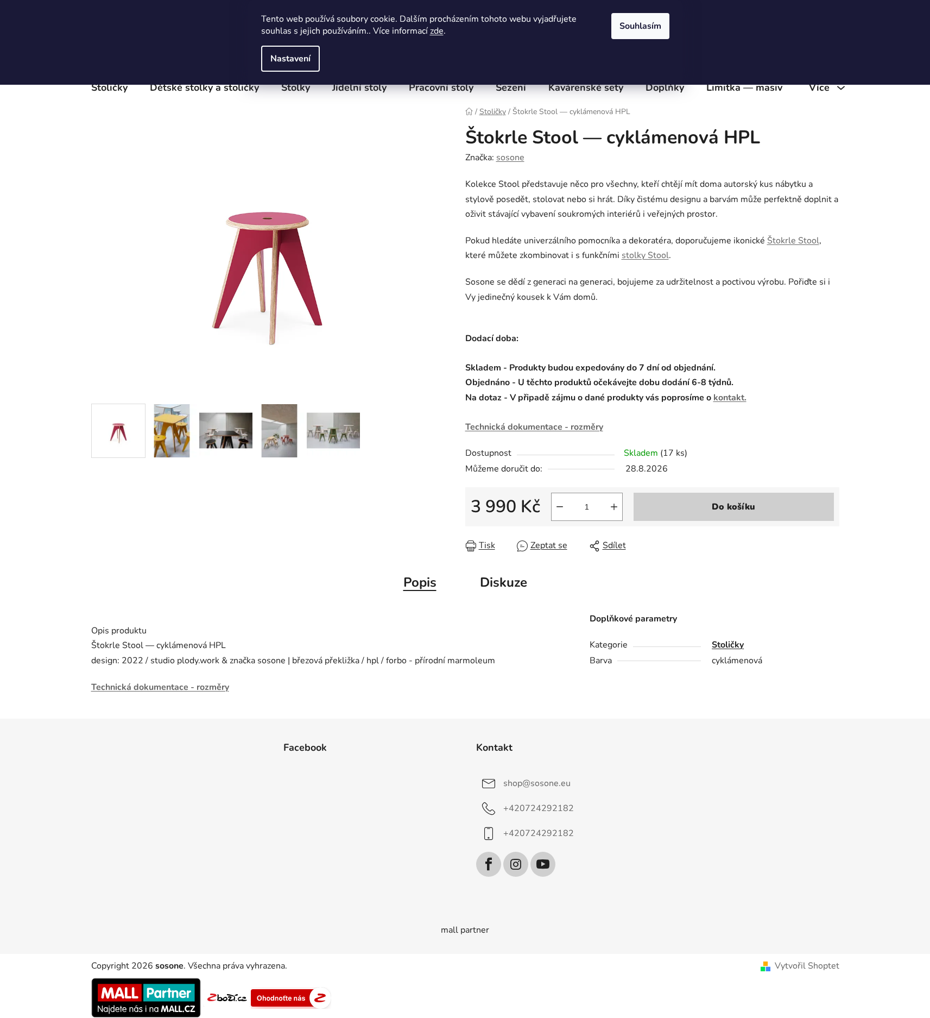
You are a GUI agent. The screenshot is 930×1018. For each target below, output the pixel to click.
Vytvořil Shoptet (807, 966)
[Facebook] (488, 864)
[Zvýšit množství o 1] (614, 506)
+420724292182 (538, 808)
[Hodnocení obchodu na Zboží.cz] (227, 997)
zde (437, 31)
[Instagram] (515, 864)
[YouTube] (542, 864)
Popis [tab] (419, 582)
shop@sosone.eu (537, 783)
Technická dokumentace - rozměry (534, 427)
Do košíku (733, 507)
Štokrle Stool (793, 241)
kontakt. (729, 398)
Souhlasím (640, 26)
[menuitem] (109, 87)
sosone (510, 158)
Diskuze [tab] (503, 582)
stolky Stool (645, 255)
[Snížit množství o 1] (560, 506)
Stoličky (728, 645)
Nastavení (290, 59)
